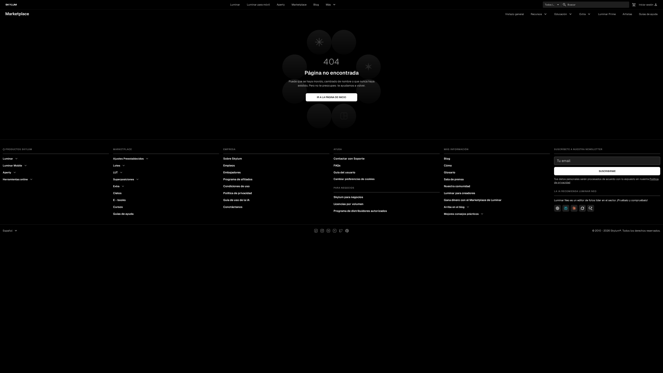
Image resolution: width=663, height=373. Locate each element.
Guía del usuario (344, 172)
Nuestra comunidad (457, 186)
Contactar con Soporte (349, 158)
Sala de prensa (454, 179)
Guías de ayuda (648, 14)
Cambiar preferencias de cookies (354, 179)
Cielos (117, 193)
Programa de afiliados (237, 179)
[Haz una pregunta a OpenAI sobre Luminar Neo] (557, 208)
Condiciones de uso (236, 186)
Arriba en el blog (457, 207)
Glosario (449, 172)
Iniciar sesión (648, 5)
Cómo (448, 165)
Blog (316, 4)
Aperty (281, 4)
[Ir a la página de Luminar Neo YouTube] (334, 230)
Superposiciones (126, 179)
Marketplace (299, 4)
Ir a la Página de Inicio (331, 97)
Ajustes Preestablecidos (131, 159)
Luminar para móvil (258, 4)
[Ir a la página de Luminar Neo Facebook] (316, 230)
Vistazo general (514, 14)
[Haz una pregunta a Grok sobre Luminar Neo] (582, 208)
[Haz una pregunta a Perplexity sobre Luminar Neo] (565, 208)
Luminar (235, 4)
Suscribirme (607, 171)
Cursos (118, 207)
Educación (563, 14)
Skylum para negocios (348, 197)
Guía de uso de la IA (236, 200)
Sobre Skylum (232, 158)
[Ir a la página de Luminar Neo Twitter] (341, 230)
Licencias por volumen (348, 204)
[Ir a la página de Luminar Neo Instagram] (322, 230)
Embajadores (232, 172)
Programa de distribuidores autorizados (360, 211)
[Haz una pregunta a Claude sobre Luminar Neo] (574, 208)
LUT (118, 172)
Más (331, 4)
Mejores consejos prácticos (464, 214)
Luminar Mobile (15, 166)
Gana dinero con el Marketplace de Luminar (473, 200)
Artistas (627, 14)
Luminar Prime (607, 14)
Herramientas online (18, 179)
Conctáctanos (232, 207)
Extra (585, 14)
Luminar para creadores (459, 193)
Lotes (119, 166)
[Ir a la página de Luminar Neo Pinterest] (347, 230)
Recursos (539, 14)
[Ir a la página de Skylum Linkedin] (328, 230)
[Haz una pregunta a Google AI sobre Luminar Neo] (590, 208)
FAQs (337, 165)
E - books (119, 200)
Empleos (229, 165)
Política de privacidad (237, 193)
